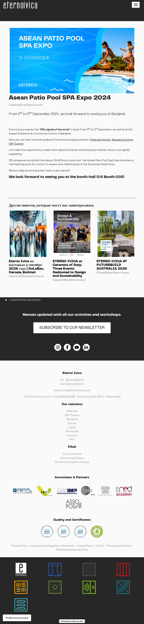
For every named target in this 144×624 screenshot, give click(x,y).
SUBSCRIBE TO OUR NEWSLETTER (72, 328)
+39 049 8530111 (74, 384)
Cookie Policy (85, 545)
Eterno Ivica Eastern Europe (72, 462)
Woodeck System (122, 139)
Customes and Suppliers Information (52, 545)
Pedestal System (100, 139)
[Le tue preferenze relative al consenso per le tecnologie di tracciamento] (17, 617)
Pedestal (72, 411)
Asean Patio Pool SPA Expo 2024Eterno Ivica (20, 5)
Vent (72, 439)
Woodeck (72, 419)
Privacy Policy (19, 545)
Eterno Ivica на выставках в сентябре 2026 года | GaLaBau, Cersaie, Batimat (26, 267)
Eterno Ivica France (72, 458)
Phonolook (72, 431)
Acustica (72, 435)
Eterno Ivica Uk (72, 454)
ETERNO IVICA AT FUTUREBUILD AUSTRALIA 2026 (112, 265)
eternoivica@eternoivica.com (72, 390)
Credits (99, 545)
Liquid (72, 427)
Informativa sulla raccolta (72, 621)
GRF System (16, 143)
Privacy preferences (119, 545)
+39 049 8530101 (74, 380)
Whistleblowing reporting (72, 549)
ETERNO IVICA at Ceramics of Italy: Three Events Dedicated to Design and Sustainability (69, 269)
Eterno (72, 423)
